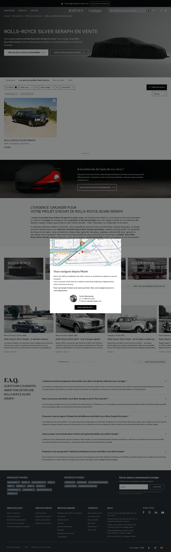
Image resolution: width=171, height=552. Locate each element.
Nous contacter (84, 307)
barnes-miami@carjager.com (91, 301)
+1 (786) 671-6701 (88, 299)
